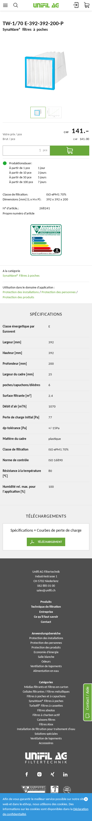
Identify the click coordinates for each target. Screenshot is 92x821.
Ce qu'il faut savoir (46, 617)
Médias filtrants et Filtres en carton (46, 687)
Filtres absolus (46, 710)
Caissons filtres (46, 720)
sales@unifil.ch (46, 590)
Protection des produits (18, 297)
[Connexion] (76, 5)
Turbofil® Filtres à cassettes (46, 706)
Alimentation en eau (46, 671)
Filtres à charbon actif (46, 715)
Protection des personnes (59, 292)
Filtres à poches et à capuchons (46, 696)
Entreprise (46, 612)
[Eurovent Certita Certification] (46, 239)
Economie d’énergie (46, 652)
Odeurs (46, 661)
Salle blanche (46, 657)
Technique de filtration (46, 607)
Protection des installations (21, 292)
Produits (46, 602)
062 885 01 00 (46, 586)
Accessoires (46, 743)
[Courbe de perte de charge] (54, 112)
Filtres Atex (46, 724)
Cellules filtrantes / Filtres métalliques (46, 691)
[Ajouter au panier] (69, 151)
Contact (46, 622)
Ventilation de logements (46, 666)
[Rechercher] (15, 5)
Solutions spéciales (46, 734)
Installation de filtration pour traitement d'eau (46, 729)
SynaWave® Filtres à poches (21, 276)
